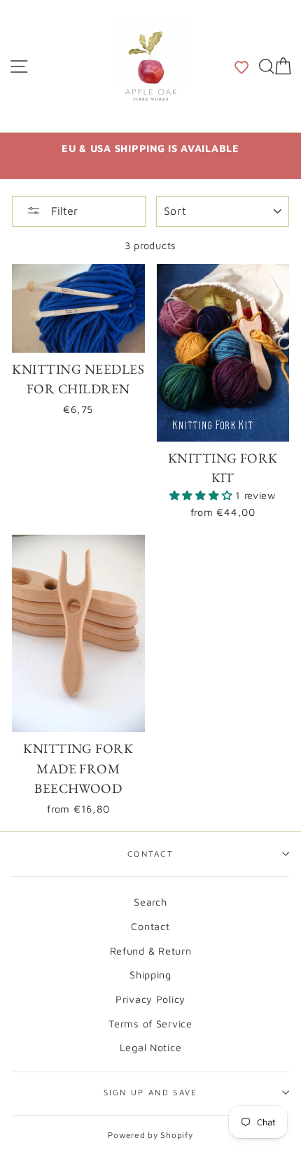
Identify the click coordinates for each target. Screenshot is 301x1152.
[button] (241, 65)
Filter (63, 210)
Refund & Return (151, 951)
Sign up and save (151, 1092)
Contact (150, 853)
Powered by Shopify (150, 1134)
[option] (150, 148)
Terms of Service (150, 1024)
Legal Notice (151, 1047)
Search (150, 902)
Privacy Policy (150, 999)
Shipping (151, 975)
